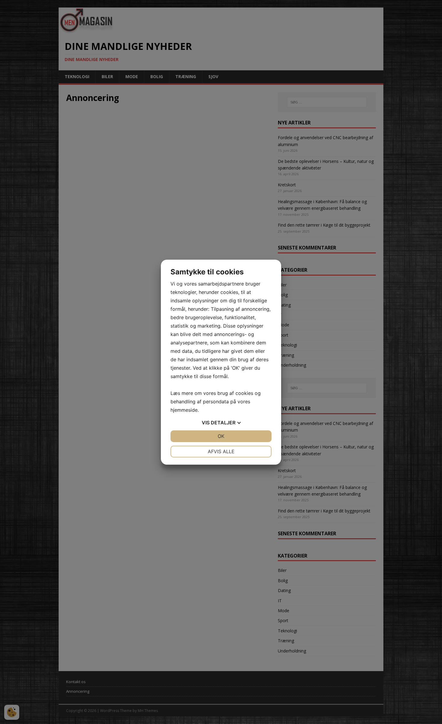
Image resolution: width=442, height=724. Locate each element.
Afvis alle (221, 451)
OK (221, 436)
